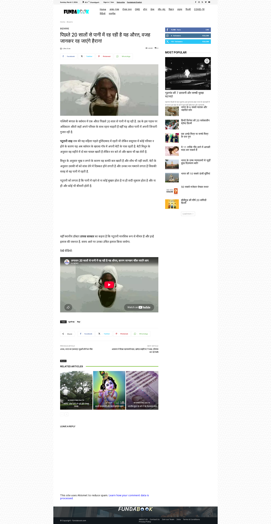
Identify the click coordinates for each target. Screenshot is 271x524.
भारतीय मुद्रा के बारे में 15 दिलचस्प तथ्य (142, 406)
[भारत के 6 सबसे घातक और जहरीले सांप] (172, 111)
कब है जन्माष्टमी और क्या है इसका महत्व (109, 406)
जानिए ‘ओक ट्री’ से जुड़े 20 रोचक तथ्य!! (76, 405)
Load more (187, 214)
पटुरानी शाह (71, 322)
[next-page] (66, 414)
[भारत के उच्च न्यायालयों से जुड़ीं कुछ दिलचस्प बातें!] (172, 164)
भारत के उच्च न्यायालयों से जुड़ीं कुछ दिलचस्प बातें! (195, 162)
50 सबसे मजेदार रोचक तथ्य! (195, 186)
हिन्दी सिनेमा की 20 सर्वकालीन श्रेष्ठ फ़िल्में (195, 122)
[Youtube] (209, 2)
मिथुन (78, 322)
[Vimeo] (205, 2)
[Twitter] (202, 2)
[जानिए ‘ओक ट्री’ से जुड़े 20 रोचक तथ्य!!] (76, 390)
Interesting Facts (76, 400)
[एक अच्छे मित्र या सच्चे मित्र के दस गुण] (172, 138)
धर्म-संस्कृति (109, 403)
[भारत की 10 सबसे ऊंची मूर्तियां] (172, 177)
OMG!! (168, 89)
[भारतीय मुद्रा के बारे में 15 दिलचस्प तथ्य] (142, 390)
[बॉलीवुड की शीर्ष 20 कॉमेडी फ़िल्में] (172, 204)
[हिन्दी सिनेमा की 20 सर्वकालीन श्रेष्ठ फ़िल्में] (172, 124)
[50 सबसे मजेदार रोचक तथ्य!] (172, 191)
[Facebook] (195, 2)
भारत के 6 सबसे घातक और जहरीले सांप (194, 109)
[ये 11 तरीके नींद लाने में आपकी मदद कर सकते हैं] (172, 151)
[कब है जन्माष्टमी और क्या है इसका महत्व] (109, 390)
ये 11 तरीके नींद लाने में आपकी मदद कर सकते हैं (195, 148)
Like (207, 30)
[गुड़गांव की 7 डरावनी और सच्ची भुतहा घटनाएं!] (188, 73)
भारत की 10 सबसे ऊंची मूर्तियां (195, 173)
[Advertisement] (109, 210)
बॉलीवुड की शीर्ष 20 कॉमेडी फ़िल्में (193, 201)
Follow (205, 36)
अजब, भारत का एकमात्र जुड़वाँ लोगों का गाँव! (76, 349)
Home (62, 22)
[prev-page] (62, 414)
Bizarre (70, 22)
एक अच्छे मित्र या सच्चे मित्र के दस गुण (194, 135)
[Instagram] (199, 2)
